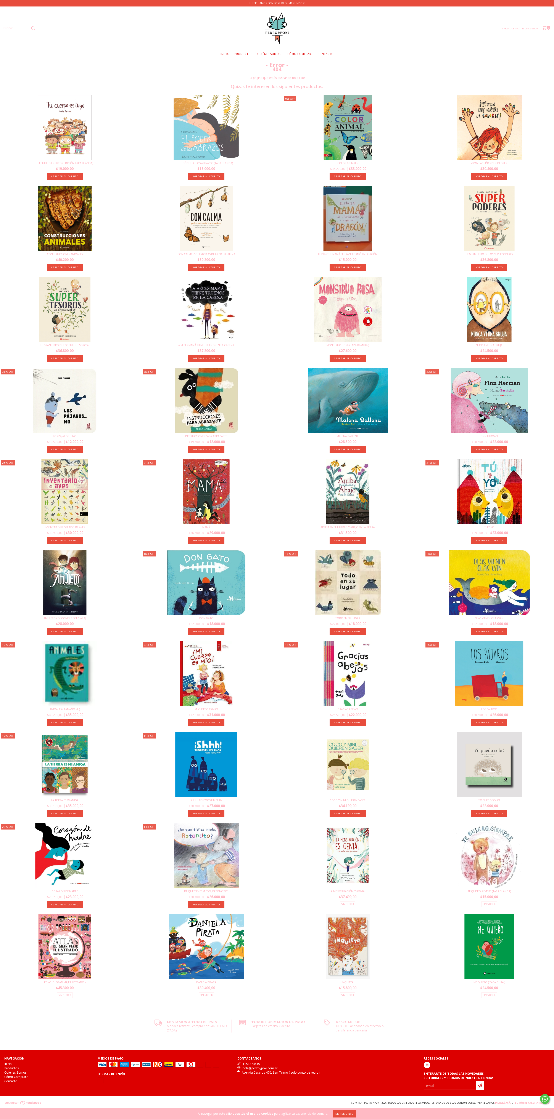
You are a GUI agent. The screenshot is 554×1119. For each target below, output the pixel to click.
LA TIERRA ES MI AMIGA (65, 800)
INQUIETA (348, 982)
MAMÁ (206, 527)
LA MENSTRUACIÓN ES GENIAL (348, 891)
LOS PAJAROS (489, 709)
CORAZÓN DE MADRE (65, 891)
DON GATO (206, 618)
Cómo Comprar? (299, 54)
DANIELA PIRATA (206, 982)
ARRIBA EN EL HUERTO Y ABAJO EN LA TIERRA (347, 527)
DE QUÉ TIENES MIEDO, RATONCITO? (206, 891)
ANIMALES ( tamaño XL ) (65, 709)
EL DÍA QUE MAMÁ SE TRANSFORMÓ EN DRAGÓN (347, 254)
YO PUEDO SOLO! (489, 800)
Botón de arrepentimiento (532, 1104)
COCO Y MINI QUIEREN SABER (348, 800)
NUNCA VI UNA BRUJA (489, 345)
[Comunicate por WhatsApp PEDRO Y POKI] (545, 1099)
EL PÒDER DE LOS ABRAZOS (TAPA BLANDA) (206, 163)
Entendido (344, 1114)
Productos (243, 54)
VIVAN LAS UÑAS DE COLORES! (489, 163)
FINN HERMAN (489, 436)
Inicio (225, 54)
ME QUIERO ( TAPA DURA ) (489, 982)
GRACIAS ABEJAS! (348, 709)
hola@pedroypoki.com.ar (260, 1068)
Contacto (325, 54)
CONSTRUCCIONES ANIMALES (65, 254)
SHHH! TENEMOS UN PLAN (206, 800)
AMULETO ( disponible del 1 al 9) (64, 618)
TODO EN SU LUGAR (347, 618)
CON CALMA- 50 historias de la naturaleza (206, 254)
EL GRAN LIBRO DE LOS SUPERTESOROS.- (64, 345)
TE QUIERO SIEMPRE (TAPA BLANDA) (489, 891)
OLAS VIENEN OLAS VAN (489, 618)
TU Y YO (489, 527)
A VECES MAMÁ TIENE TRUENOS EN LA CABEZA (206, 345)
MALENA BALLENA (348, 436)
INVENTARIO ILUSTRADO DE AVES (65, 527)
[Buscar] (33, 28)
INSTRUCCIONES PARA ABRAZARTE (206, 436)
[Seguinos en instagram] (427, 1065)
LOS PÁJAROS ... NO (64, 436)
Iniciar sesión (530, 28)
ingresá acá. (503, 1104)
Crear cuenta (510, 28)
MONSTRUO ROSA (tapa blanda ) (348, 345)
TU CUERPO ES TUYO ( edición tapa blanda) (64, 163)
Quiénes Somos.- (269, 54)
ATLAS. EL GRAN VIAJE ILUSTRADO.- (65, 982)
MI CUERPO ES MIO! (206, 709)
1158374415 (251, 1064)
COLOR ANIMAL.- (347, 163)
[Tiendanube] (23, 1105)
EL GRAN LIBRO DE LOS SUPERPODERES (489, 254)
